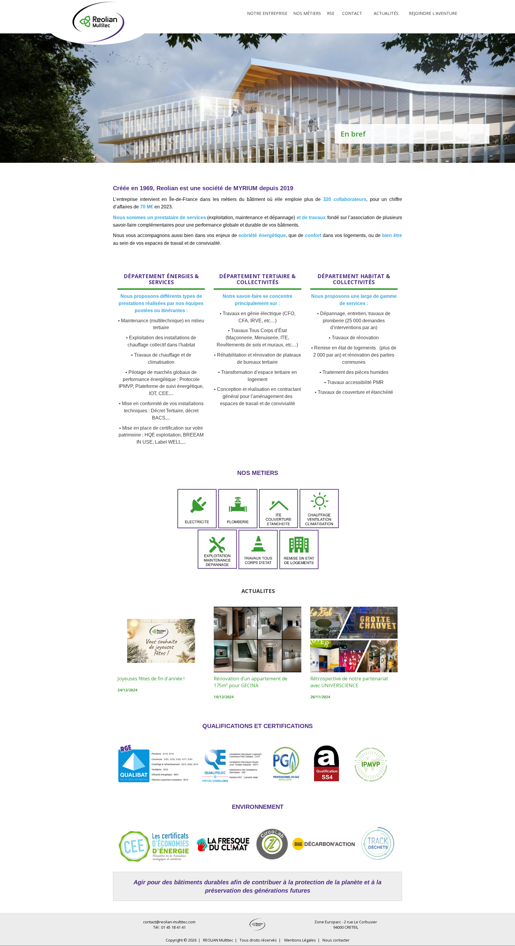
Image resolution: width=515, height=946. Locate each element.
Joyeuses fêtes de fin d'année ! (150, 678)
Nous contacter (336, 940)
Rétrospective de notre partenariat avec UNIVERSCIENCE (349, 682)
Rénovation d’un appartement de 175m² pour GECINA (250, 682)
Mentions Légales (300, 940)
